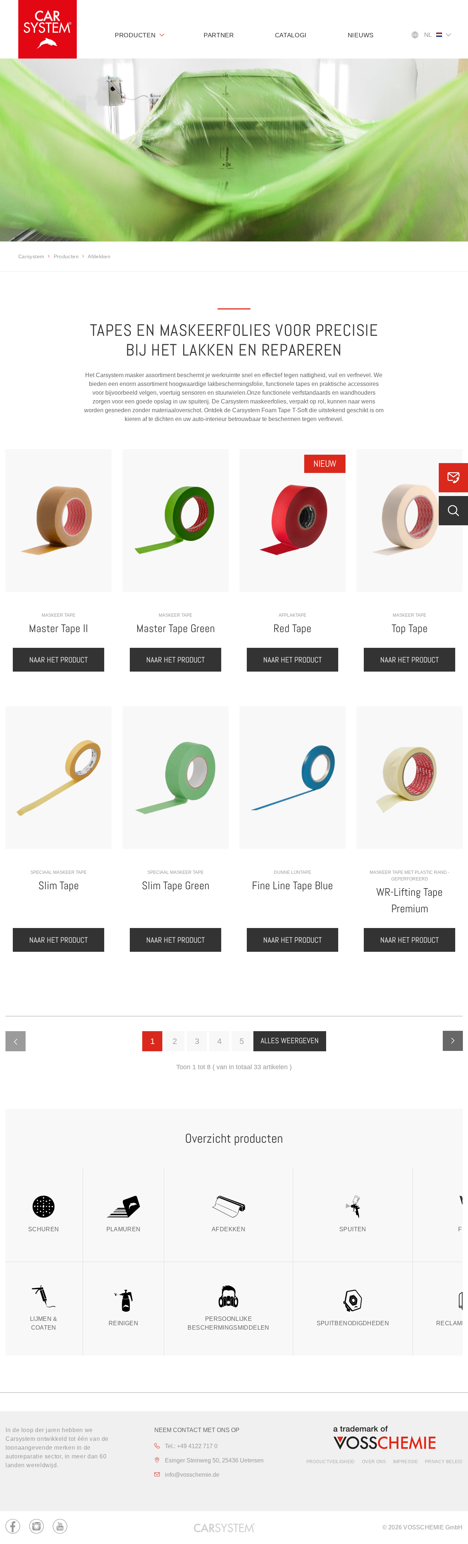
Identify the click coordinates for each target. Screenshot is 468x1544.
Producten (135, 35)
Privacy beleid (444, 1461)
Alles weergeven (290, 1040)
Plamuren (123, 1229)
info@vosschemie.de (191, 1475)
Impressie (405, 1461)
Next (453, 1041)
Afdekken (228, 1229)
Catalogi (291, 35)
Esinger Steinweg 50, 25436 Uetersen (213, 1460)
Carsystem (31, 256)
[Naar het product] (58, 520)
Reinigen (123, 1323)
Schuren (43, 1229)
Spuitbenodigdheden (353, 1323)
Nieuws (361, 35)
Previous (15, 1041)
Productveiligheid (330, 1461)
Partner (219, 35)
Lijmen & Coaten (43, 1323)
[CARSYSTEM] (47, 29)
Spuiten (352, 1229)
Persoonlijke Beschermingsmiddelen (228, 1323)
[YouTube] (60, 1527)
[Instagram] (36, 1527)
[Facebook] (12, 1527)
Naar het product (58, 660)
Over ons (374, 1461)
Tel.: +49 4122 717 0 (190, 1446)
